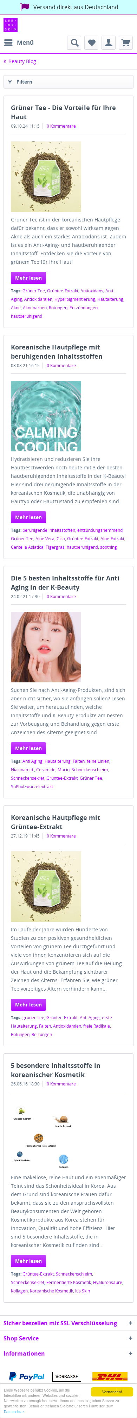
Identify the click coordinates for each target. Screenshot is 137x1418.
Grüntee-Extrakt (62, 291)
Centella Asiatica (27, 547)
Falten (79, 761)
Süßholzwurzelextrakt (32, 787)
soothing (108, 547)
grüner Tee (33, 1018)
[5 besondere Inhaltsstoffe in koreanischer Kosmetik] (68, 1134)
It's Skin (82, 1291)
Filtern (24, 81)
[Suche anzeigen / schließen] (74, 43)
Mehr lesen (28, 277)
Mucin (64, 770)
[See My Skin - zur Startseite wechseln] (11, 25)
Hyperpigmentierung (74, 299)
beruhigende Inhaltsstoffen (48, 530)
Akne (16, 308)
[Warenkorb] (126, 43)
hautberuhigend (26, 316)
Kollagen (19, 1291)
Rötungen (58, 308)
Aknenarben (35, 308)
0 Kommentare (61, 126)
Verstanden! (112, 1391)
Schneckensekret (27, 778)
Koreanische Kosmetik (51, 1291)
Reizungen (42, 1034)
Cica (61, 539)
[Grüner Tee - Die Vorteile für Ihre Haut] (68, 176)
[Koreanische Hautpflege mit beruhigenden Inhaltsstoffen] (68, 416)
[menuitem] (18, 43)
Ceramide (46, 770)
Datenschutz (14, 1411)
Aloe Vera (44, 539)
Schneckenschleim (90, 770)
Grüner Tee (33, 291)
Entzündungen (84, 308)
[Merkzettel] (91, 43)
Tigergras (55, 547)
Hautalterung (110, 299)
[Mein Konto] (109, 43)
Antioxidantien (38, 299)
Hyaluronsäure (107, 1282)
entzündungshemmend (100, 530)
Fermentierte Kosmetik (68, 1282)
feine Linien (98, 761)
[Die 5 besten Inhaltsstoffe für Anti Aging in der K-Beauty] (68, 647)
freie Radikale (96, 1026)
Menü (25, 42)
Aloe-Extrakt (112, 539)
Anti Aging (32, 761)
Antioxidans (91, 291)
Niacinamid (22, 770)
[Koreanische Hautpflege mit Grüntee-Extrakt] (68, 886)
